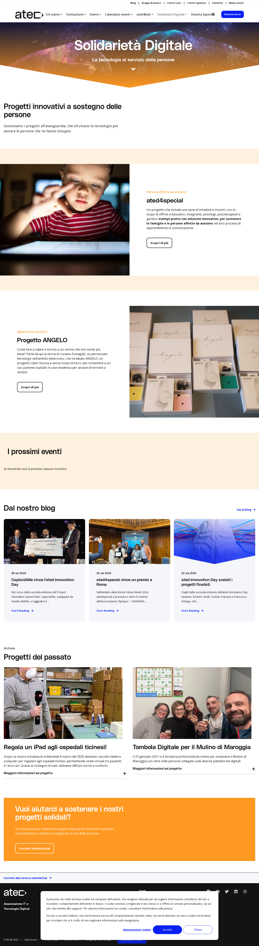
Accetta (167, 929)
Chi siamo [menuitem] (53, 14)
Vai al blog (244, 509)
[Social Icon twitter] (226, 891)
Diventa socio (232, 14)
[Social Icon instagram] (243, 891)
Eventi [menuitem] (94, 14)
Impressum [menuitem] (31, 939)
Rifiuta (198, 929)
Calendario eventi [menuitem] (117, 14)
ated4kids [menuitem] (144, 14)
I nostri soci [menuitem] (174, 3)
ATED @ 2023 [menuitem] (11, 939)
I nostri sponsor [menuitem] (196, 3)
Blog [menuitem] (133, 3)
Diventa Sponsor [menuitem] (203, 14)
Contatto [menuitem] (217, 3)
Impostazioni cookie (137, 929)
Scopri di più (159, 243)
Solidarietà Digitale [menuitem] (170, 14)
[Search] (214, 14)
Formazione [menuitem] (74, 14)
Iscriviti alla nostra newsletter (25, 878)
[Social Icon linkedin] (235, 891)
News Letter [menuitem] (236, 3)
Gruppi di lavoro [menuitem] (151, 3)
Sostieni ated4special (34, 848)
